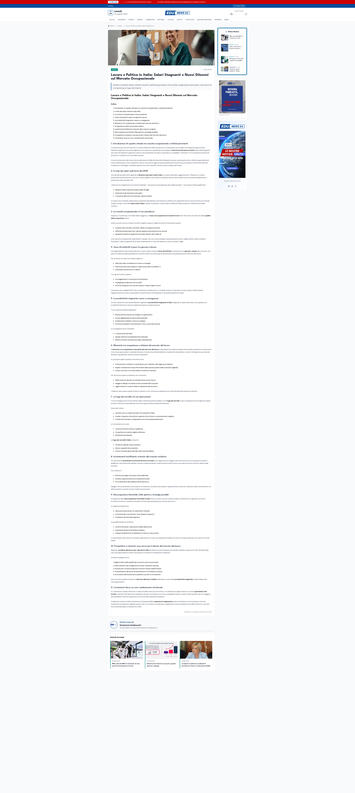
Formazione (150, 20)
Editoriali (161, 20)
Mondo (140, 20)
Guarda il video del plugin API (232, 181)
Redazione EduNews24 (130, 625)
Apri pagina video (224, 114)
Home (112, 26)
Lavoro (179, 20)
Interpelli (218, 20)
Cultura (171, 20)
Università (122, 20)
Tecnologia (189, 20)
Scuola (112, 20)
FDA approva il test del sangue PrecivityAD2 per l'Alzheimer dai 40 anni (127, 2)
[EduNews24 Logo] (177, 12)
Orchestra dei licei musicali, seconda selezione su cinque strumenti (239, 2)
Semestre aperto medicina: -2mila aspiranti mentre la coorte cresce (184, 2)
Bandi (226, 20)
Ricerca (131, 20)
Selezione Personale (204, 20)
